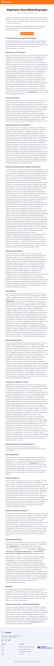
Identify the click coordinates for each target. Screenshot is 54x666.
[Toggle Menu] (52, 1)
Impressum (21, 653)
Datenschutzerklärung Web (25, 651)
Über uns (3, 646)
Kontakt (3, 653)
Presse (2, 651)
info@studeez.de (33, 92)
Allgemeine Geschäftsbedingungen (26, 646)
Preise (2, 649)
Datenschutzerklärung (27, 33)
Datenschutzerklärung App (25, 649)
